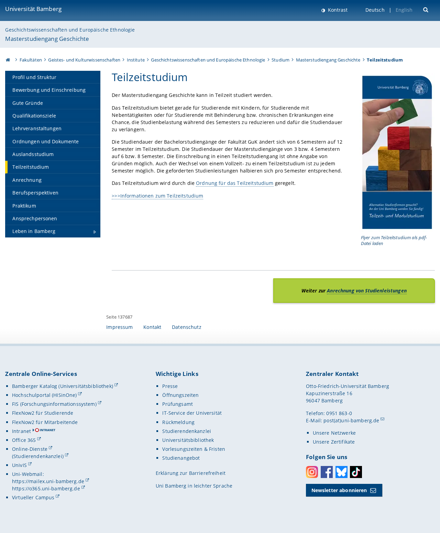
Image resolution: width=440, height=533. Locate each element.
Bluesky (342, 472)
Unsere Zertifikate (334, 441)
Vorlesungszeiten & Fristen (193, 449)
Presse (170, 386)
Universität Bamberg (33, 9)
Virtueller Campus (33, 497)
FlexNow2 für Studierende (42, 413)
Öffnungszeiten (180, 395)
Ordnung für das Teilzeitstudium (234, 183)
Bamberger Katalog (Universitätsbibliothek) (62, 386)
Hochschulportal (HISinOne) (44, 395)
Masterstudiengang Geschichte (47, 39)
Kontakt (152, 327)
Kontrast (337, 10)
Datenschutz (186, 327)
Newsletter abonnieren (339, 490)
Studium (280, 60)
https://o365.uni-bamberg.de (46, 488)
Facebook (327, 472)
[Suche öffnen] (426, 9)
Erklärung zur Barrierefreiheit (191, 473)
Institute (136, 60)
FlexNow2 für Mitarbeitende (45, 422)
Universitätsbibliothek (188, 440)
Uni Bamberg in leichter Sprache (194, 485)
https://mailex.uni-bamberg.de (48, 481)
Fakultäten (31, 60)
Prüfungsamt (177, 404)
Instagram (312, 472)
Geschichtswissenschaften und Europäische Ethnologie (70, 29)
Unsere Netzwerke (334, 433)
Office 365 (24, 440)
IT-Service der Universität (192, 413)
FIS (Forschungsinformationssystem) (54, 404)
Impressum (119, 327)
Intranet (21, 431)
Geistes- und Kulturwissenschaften (84, 60)
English (404, 10)
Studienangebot (181, 458)
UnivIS (19, 465)
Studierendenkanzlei (186, 431)
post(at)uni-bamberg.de (351, 420)
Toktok (356, 472)
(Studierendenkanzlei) (38, 456)
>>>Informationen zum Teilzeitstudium (157, 195)
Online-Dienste (29, 449)
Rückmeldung (178, 422)
